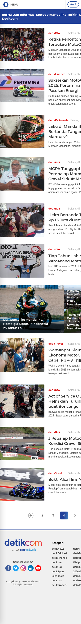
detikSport (58, 571)
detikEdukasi (59, 553)
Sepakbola (58, 575)
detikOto (57, 580)
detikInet (57, 562)
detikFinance (59, 557)
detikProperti (59, 585)
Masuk (73, 4)
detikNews (58, 548)
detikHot (57, 566)
